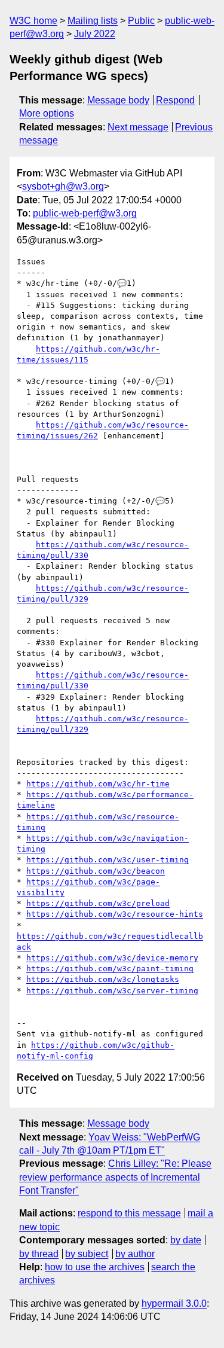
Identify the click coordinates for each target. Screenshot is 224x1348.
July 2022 (94, 34)
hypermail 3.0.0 (174, 1303)
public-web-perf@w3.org (85, 213)
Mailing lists (92, 21)
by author (135, 1254)
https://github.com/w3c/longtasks (102, 979)
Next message (138, 127)
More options (46, 113)
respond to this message (129, 1213)
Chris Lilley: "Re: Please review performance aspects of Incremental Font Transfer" (115, 1176)
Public (141, 21)
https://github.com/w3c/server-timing (112, 990)
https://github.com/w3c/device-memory (112, 957)
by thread (39, 1254)
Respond (175, 100)
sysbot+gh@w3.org (63, 186)
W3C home (33, 21)
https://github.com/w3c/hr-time (98, 783)
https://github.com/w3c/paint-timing (110, 968)
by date (185, 1240)
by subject (86, 1254)
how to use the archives (95, 1267)
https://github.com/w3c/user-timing (107, 859)
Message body (118, 100)
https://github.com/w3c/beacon (95, 871)
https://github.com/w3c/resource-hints (114, 914)
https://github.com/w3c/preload (98, 903)
